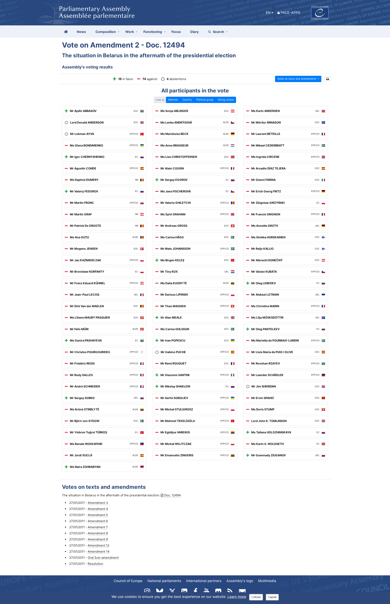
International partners (203, 581)
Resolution (95, 564)
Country (187, 99)
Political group (204, 99)
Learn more (237, 597)
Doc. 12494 (172, 495)
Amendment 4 (98, 509)
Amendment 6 (98, 521)
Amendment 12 (98, 545)
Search (218, 32)
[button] (327, 79)
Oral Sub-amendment (103, 558)
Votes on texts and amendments (297, 78)
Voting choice (226, 99)
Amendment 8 (98, 533)
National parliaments (164, 581)
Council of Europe (128, 581)
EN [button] (268, 13)
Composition (105, 32)
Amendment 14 (98, 551)
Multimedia (267, 581)
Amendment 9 (98, 539)
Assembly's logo (239, 581)
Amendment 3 (98, 503)
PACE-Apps (290, 13)
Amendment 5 (98, 515)
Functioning (152, 32)
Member (173, 99)
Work (129, 32)
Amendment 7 (98, 527)
